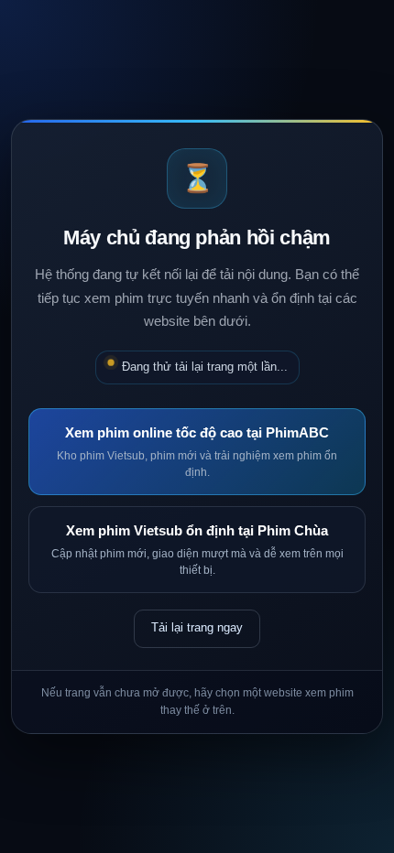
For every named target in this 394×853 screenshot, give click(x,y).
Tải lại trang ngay (197, 627)
